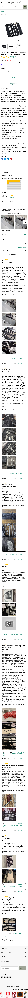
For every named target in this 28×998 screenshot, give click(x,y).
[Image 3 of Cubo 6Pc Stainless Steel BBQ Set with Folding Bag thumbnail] (18, 46)
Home (2, 11)
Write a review (19, 57)
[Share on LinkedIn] (8, 159)
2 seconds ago (14, 84)
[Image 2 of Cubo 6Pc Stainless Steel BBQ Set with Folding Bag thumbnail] (11, 46)
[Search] (25, 7)
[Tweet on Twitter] (5, 159)
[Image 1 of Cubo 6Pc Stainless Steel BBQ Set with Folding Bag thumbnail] (4, 46)
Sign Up (22, 968)
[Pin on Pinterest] (11, 159)
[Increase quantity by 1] (14, 72)
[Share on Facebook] (2, 159)
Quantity (3, 68)
